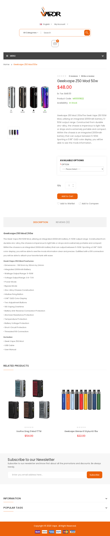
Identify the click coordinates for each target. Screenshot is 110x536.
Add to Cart (67, 196)
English (46, 24)
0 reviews (73, 76)
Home (6, 64)
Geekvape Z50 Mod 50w (25, 64)
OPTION (65, 164)
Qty (59, 185)
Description (40, 222)
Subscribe (94, 474)
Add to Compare (90, 203)
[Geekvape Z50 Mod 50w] (13, 132)
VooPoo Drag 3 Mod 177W (29, 431)
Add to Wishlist (67, 203)
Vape (54, 525)
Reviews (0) (63, 222)
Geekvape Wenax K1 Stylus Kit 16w (81, 431)
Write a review (87, 76)
